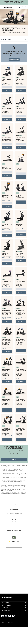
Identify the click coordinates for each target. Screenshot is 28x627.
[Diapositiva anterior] (2, 2)
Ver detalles (7, 90)
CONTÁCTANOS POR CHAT (14, 59)
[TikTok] (13, 616)
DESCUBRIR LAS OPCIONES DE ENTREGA (14, 513)
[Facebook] (2, 616)
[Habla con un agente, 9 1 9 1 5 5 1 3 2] (19, 7)
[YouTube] (9, 616)
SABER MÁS (14, 459)
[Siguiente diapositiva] (26, 2)
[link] (8, 7)
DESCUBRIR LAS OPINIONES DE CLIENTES (14, 547)
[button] (2, 7)
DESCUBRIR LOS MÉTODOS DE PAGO (14, 530)
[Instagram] (6, 616)
